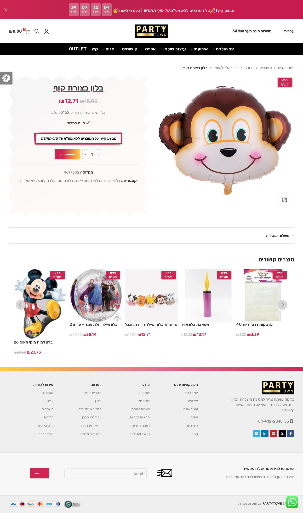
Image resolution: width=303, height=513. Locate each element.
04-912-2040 (270, 421)
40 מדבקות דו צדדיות (254, 324)
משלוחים (47, 409)
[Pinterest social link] (273, 433)
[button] (6, 78)
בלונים (249, 68)
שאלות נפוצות (140, 409)
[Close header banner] (6, 9)
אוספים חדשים (92, 393)
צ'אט (50, 401)
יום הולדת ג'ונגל (49, 180)
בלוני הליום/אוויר (226, 68)
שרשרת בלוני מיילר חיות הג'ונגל (151, 324)
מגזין (98, 401)
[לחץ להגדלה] (285, 200)
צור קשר (144, 401)
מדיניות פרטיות (140, 417)
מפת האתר (46, 434)
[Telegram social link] (256, 433)
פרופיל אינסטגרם (90, 409)
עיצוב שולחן (190, 409)
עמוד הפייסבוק (92, 417)
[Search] (37, 31)
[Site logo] (151, 31)
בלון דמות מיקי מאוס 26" (34, 342)
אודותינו (144, 393)
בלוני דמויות (111, 180)
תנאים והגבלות (140, 434)
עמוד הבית (286, 68)
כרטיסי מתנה (44, 426)
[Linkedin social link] (265, 433)
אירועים (193, 401)
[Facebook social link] (290, 433)
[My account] (46, 31)
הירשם (40, 473)
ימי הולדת (27, 180)
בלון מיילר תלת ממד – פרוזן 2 (93, 324)
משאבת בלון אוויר (195, 324)
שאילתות (47, 393)
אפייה (194, 417)
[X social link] (282, 433)
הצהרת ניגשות (140, 426)
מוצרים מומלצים (91, 434)
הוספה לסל (67, 154)
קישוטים (266, 68)
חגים (195, 434)
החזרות (48, 417)
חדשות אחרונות (91, 426)
